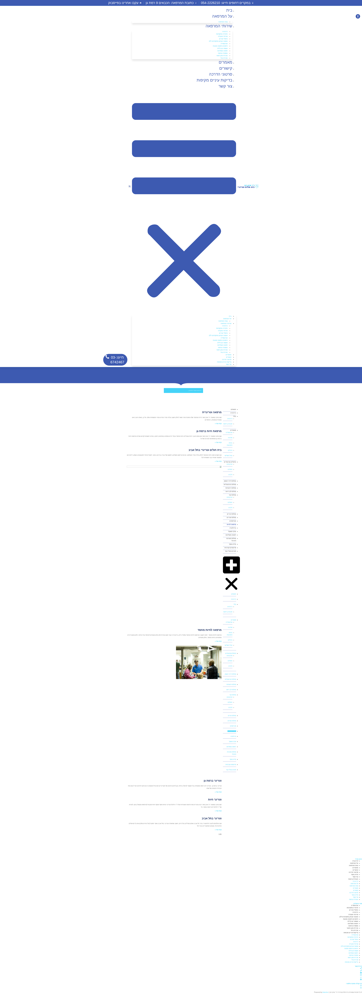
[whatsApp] (361, 854)
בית (229, 10)
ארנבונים (229, 464)
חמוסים (233, 409)
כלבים (230, 474)
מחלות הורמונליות (230, 484)
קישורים (225, 68)
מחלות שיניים (231, 517)
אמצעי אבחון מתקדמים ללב (218, 41)
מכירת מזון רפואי (222, 55)
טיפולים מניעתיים (230, 462)
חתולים (230, 469)
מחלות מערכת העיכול (231, 540)
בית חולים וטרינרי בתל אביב (205, 450)
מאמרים (225, 62)
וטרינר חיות (215, 799)
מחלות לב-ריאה (230, 491)
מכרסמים (232, 521)
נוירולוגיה (233, 528)
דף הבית (355, 861)
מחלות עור (232, 495)
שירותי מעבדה (223, 36)
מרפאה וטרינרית (212, 412)
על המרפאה (222, 16)
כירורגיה (225, 31)
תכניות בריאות (227, 424)
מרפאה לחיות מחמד (210, 629)
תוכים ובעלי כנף (230, 551)
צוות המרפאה (223, 22)
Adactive (325, 992)
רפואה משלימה (222, 51)
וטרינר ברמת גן (213, 780)
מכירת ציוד (224, 58)
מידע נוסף (232, 544)
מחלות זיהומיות (230, 488)
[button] (171, 2)
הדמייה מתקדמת (222, 34)
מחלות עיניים (231, 514)
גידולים (230, 450)
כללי (234, 416)
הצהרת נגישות (353, 879)
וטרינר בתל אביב (212, 818)
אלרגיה (230, 438)
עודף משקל (232, 531)
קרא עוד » (218, 423)
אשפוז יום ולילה (222, 48)
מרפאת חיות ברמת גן (209, 431)
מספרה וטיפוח (223, 53)
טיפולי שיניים (223, 39)
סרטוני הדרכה (220, 74)
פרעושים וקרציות (230, 547)
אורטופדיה (224, 44)
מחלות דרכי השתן (230, 481)
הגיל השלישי (228, 455)
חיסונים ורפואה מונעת (220, 46)
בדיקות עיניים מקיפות (214, 80)
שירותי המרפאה (219, 26)
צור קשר (225, 86)
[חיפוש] (161, 390)
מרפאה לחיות (231, 524)
